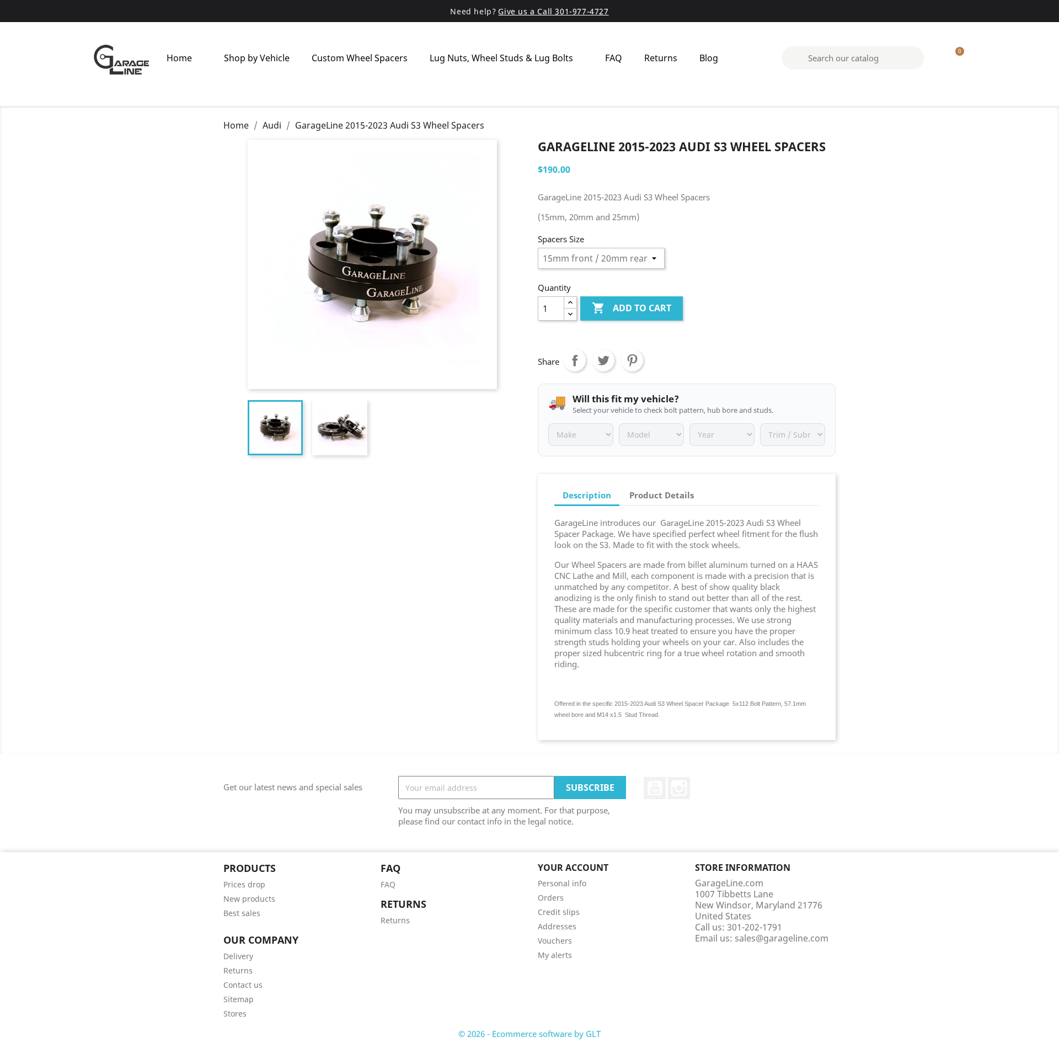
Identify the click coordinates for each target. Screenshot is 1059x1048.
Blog (708, 58)
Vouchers (555, 940)
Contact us (243, 985)
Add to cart (631, 308)
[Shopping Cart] (954, 57)
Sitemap (238, 999)
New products (249, 898)
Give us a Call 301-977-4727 (553, 11)
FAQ (613, 58)
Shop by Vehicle (257, 58)
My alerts (555, 955)
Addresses (557, 926)
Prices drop (244, 884)
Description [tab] (587, 495)
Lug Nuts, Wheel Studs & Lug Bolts (501, 58)
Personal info (562, 883)
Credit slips (559, 912)
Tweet (603, 360)
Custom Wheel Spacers (360, 58)
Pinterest (632, 360)
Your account (573, 867)
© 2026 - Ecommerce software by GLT (529, 1033)
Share (575, 360)
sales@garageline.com (781, 938)
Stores (235, 1013)
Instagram (679, 788)
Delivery (238, 956)
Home (179, 58)
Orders (551, 897)
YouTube (655, 788)
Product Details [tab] (661, 495)
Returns (660, 58)
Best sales (241, 913)
